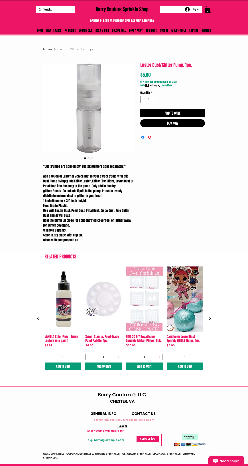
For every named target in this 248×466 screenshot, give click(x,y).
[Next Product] (210, 318)
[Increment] (153, 99)
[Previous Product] (38, 318)
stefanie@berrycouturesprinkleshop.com (124, 420)
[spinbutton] (148, 99)
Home (47, 49)
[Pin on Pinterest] (149, 137)
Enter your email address (105, 430)
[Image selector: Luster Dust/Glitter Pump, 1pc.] (88, 158)
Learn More (166, 85)
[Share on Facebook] (143, 137)
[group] (124, 318)
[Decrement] (143, 99)
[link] (207, 9)
